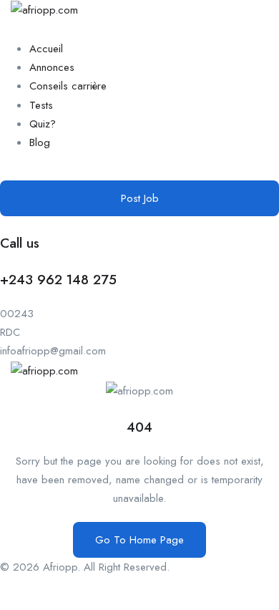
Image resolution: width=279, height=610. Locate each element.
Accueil (46, 49)
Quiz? (42, 124)
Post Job (140, 198)
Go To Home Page (139, 540)
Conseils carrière (68, 86)
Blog (39, 142)
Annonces (51, 67)
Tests (41, 105)
